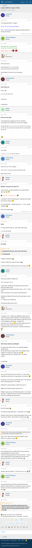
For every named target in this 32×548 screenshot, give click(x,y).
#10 (30, 241)
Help (19, 540)
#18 (30, 468)
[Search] (30, 2)
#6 (30, 147)
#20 (30, 499)
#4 (30, 84)
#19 (30, 481)
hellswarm (9, 215)
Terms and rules (5, 540)
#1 (30, 20)
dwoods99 (4, 10)
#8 (30, 183)
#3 (30, 61)
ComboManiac (10, 78)
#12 (30, 313)
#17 (30, 448)
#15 (30, 405)
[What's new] (26, 2)
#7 (30, 163)
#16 (30, 429)
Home (22, 540)
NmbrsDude (9, 158)
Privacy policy (13, 540)
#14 (30, 371)
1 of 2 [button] (11, 520)
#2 (30, 43)
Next (16, 520)
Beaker (8, 177)
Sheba (7, 108)
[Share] (28, 20)
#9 (30, 221)
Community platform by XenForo (14, 543)
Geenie (8, 141)
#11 (30, 276)
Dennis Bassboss (11, 37)
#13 (30, 341)
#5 (30, 114)
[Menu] (2, 2)
